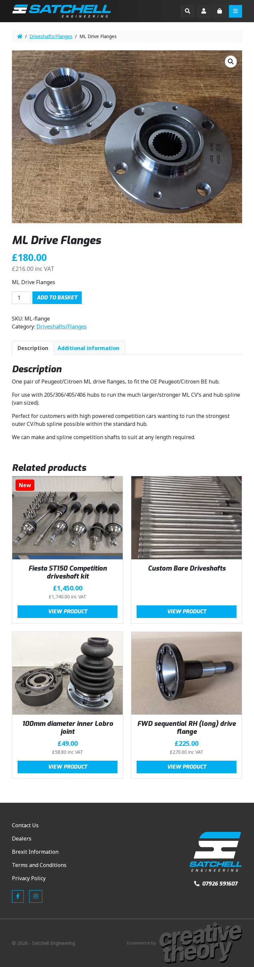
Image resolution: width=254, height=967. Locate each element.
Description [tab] (33, 348)
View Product (67, 611)
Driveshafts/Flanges (50, 36)
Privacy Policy (29, 878)
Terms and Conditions (39, 865)
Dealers (21, 838)
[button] (231, 62)
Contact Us (25, 825)
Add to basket (57, 297)
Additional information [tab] (88, 348)
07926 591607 (219, 883)
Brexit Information (35, 851)
